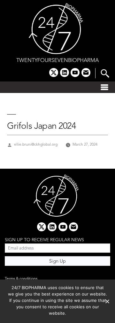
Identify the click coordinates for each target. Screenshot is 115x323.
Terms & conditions (21, 279)
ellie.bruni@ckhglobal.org (35, 145)
